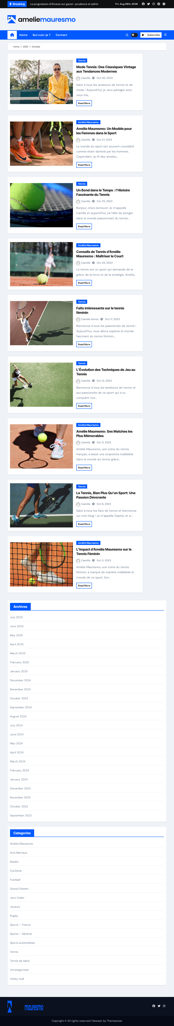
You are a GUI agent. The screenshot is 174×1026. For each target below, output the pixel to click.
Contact (61, 35)
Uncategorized (19, 970)
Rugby (14, 916)
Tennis (81, 60)
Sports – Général (21, 934)
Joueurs (15, 907)
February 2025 (19, 662)
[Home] (12, 35)
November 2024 (20, 689)
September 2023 (21, 815)
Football (15, 880)
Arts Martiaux (18, 852)
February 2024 (19, 770)
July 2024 (16, 725)
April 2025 (17, 644)
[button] (165, 34)
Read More (84, 103)
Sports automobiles (22, 943)
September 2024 (21, 707)
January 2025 (19, 671)
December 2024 (20, 680)
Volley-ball (17, 979)
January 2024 (19, 779)
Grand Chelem (19, 889)
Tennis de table (20, 961)
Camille (86, 78)
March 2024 (17, 761)
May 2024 (16, 743)
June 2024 (17, 734)
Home (23, 35)
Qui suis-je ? (42, 35)
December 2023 (20, 788)
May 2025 (16, 635)
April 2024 (17, 752)
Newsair (97, 1021)
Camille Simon (90, 319)
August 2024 (18, 716)
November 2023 (20, 797)
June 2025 (17, 626)
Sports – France (20, 925)
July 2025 (16, 617)
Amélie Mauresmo (88, 122)
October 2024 (19, 698)
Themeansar (114, 1021)
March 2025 (17, 653)
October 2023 (19, 806)
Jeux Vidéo (17, 898)
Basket (14, 861)
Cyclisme (16, 871)
